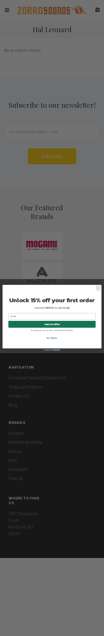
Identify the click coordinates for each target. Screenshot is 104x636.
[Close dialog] (98, 288)
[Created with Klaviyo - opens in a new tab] (52, 349)
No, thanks (52, 337)
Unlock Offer (52, 324)
